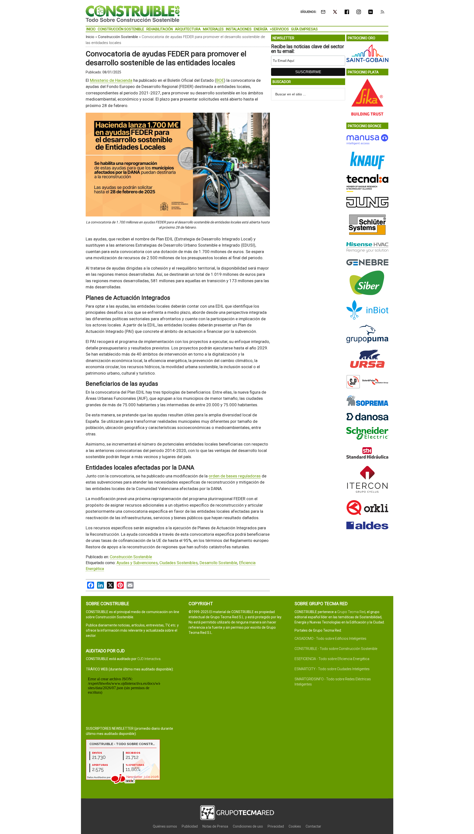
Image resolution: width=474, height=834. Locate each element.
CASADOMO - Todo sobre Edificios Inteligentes (330, 639)
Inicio (90, 37)
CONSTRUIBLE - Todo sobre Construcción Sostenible (336, 649)
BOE (220, 80)
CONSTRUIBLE (132, 13)
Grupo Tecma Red (351, 612)
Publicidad (190, 826)
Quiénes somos (165, 826)
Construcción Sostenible (118, 37)
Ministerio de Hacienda (111, 80)
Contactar (313, 826)
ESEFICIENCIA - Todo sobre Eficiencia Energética (332, 659)
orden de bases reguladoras (235, 475)
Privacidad (276, 826)
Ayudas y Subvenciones (137, 562)
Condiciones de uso (248, 826)
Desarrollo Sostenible (218, 562)
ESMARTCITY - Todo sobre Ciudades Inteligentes (332, 669)
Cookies (295, 826)
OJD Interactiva (148, 659)
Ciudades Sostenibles (178, 562)
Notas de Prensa (215, 826)
